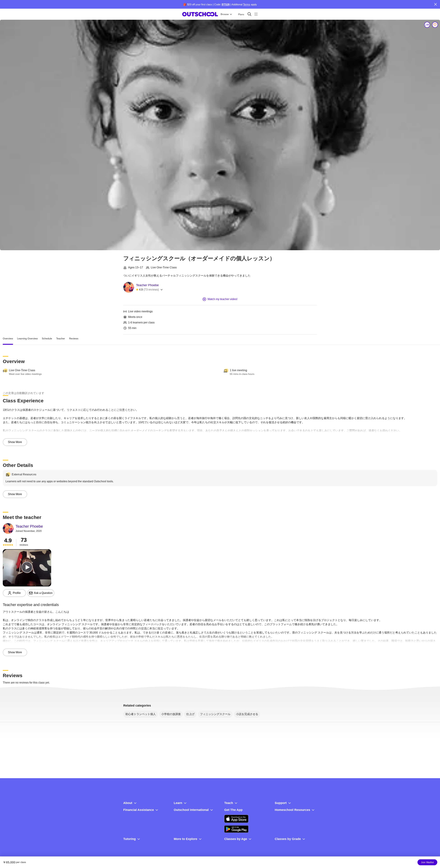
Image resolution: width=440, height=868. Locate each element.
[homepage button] (200, 14)
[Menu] (256, 14)
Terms (246, 4)
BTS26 (226, 4)
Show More (15, 442)
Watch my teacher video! (222, 299)
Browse (225, 14)
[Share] (427, 25)
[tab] (8, 338)
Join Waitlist (427, 862)
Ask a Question (43, 592)
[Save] (435, 25)
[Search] (249, 14)
